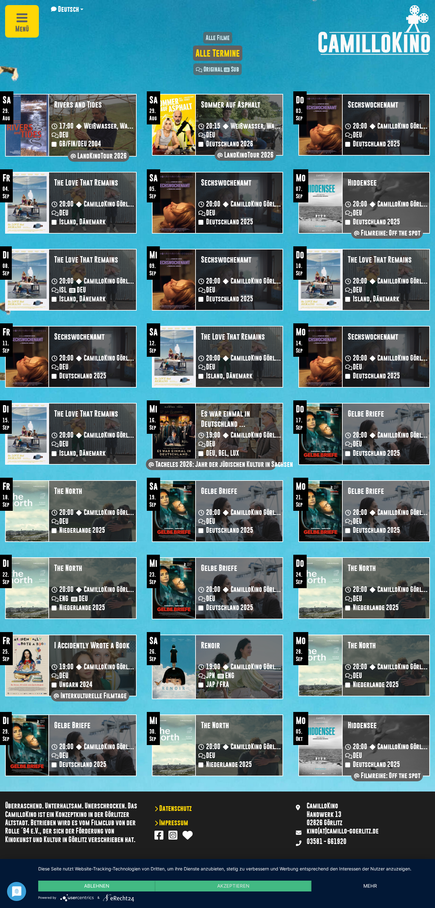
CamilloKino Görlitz (402, 126)
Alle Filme (218, 37)
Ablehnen (96, 886)
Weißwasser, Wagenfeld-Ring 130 (127, 126)
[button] (67, 9)
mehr (370, 886)
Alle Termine (218, 53)
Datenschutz (175, 808)
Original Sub (221, 69)
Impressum (173, 823)
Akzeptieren (233, 886)
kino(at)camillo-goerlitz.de (343, 831)
